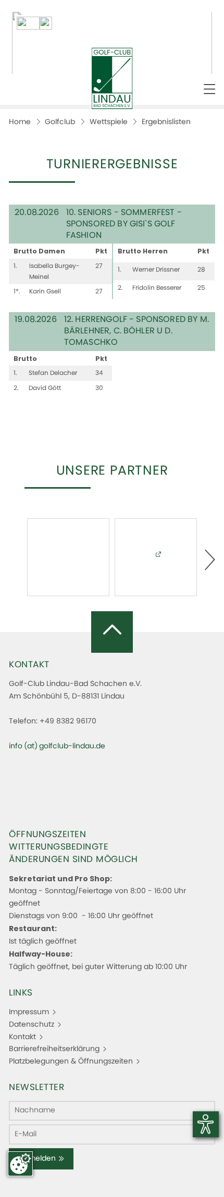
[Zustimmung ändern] (20, 1163)
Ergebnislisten (166, 122)
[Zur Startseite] (112, 78)
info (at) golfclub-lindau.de (57, 746)
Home (20, 122)
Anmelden (37, 1158)
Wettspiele (109, 122)
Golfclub (60, 122)
